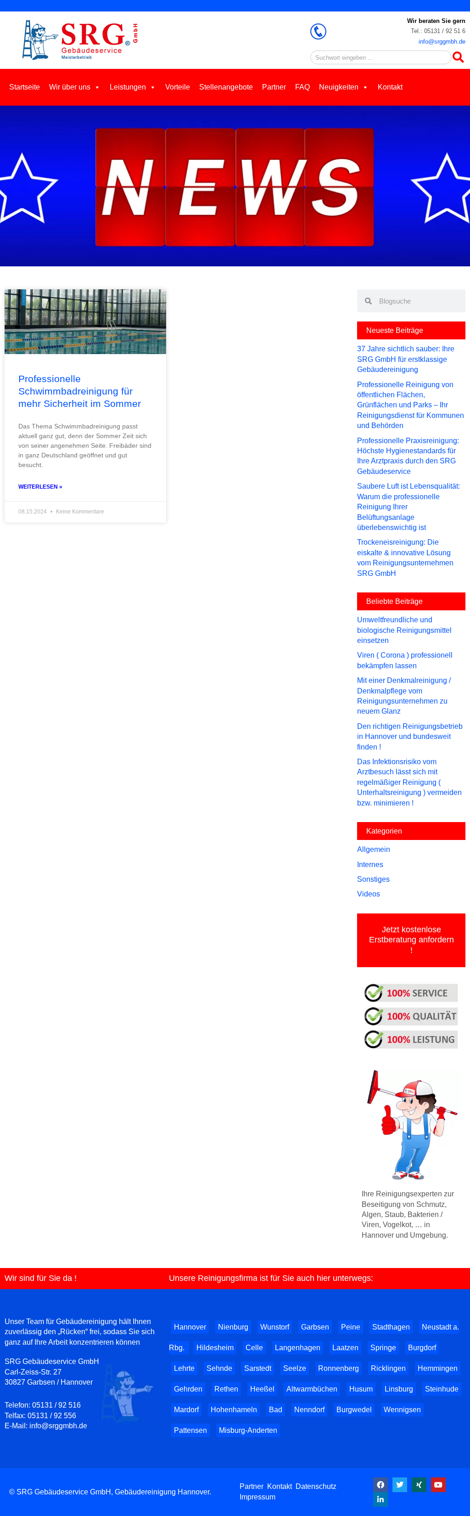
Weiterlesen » (40, 487)
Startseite (24, 87)
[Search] (458, 57)
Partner (274, 87)
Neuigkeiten (338, 87)
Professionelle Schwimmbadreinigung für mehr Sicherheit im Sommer (79, 391)
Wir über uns (69, 87)
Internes (370, 864)
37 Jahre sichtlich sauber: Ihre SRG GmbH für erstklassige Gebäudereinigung (405, 359)
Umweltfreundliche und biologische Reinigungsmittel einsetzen (404, 630)
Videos (368, 894)
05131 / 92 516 (56, 1405)
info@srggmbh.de (442, 41)
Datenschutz (316, 1486)
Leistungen (128, 87)
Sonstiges (373, 879)
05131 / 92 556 (52, 1416)
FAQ (302, 87)
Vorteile (177, 87)
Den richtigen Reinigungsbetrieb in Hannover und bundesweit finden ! (410, 736)
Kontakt (390, 87)
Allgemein (373, 849)
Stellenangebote (226, 87)
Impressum (257, 1497)
